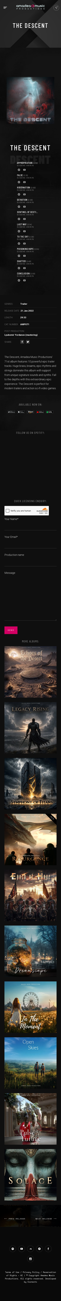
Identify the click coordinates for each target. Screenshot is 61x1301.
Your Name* (11, 519)
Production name (14, 554)
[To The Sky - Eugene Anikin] (11, 240)
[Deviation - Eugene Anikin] (11, 203)
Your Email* (11, 536)
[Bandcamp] (19, 170)
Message (9, 572)
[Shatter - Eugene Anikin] (11, 265)
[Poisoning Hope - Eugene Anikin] (11, 253)
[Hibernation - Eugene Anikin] (11, 191)
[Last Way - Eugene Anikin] (11, 228)
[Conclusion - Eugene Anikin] (11, 277)
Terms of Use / (14, 1272)
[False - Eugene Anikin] (11, 179)
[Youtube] (24, 170)
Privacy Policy (31, 1272)
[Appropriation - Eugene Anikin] (11, 167)
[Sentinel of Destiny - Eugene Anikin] (11, 216)
